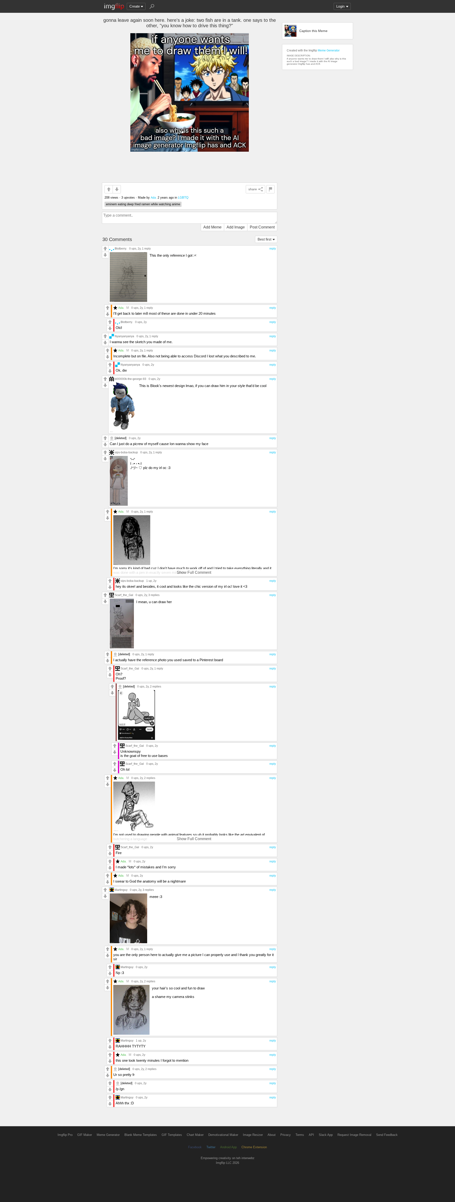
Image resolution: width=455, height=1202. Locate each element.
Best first (264, 239)
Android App (228, 1147)
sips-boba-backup (126, 452)
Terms (300, 1135)
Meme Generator (329, 50)
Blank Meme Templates (140, 1135)
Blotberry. (121, 248)
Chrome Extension (254, 1147)
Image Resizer (253, 1135)
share (252, 189)
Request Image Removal (354, 1135)
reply (272, 248)
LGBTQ (183, 197)
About (272, 1135)
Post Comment (262, 227)
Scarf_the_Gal (124, 594)
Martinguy (121, 889)
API (311, 1135)
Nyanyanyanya (124, 336)
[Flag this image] (270, 189)
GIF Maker (84, 1135)
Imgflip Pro (65, 1135)
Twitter (210, 1147)
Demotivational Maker (223, 1135)
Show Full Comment (194, 572)
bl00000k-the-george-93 (130, 378)
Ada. (154, 197)
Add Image (236, 227)
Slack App (326, 1135)
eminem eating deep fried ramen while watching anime (143, 204)
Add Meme (212, 227)
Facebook (195, 1147)
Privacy (285, 1135)
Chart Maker (195, 1135)
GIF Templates (172, 1135)
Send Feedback (387, 1135)
